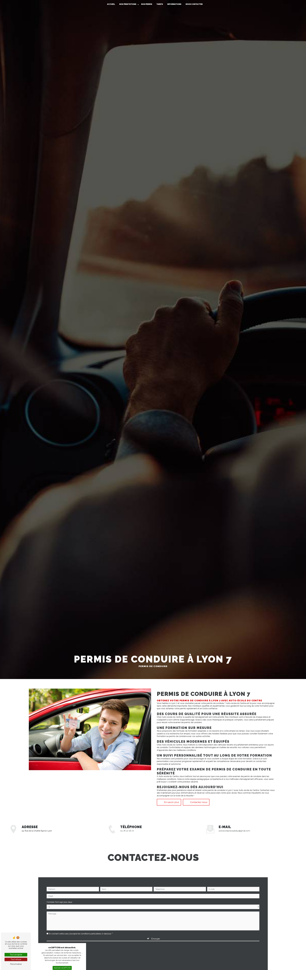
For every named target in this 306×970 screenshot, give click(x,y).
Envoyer (155, 938)
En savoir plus (171, 802)
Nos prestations (127, 4)
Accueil (111, 4)
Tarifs (159, 4)
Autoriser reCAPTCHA (62, 968)
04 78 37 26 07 (127, 831)
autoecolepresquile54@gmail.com (234, 831)
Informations (174, 4)
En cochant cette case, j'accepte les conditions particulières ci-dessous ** (81, 934)
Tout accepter (16, 954)
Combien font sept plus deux (59, 902)
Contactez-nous (198, 802)
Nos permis (146, 4)
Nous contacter (194, 4)
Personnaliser (16, 964)
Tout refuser (16, 959)
